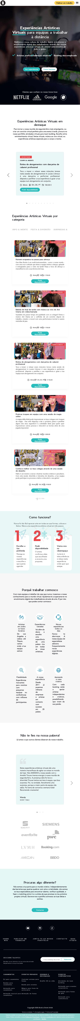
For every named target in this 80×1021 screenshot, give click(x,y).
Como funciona (49, 69)
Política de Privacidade (52, 1012)
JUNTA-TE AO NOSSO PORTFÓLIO (43, 939)
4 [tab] (36, 203)
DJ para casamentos (11, 979)
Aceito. (44, 1019)
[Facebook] (52, 932)
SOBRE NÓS (6, 939)
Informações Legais (39, 1012)
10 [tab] (53, 203)
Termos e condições (27, 1012)
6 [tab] (41, 203)
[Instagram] (40, 932)
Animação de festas (29, 993)
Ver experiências (31, 69)
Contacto (62, 938)
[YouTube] (28, 932)
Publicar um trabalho (64, 3)
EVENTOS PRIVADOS (30, 974)
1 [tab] (27, 203)
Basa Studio (73, 939)
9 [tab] (50, 203)
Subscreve (67, 959)
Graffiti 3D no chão (47, 981)
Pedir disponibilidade (30, 190)
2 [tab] (30, 203)
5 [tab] (39, 203)
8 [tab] (47, 203)
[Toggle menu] (77, 2)
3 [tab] (33, 203)
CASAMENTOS (8, 974)
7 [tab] (44, 203)
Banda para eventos (29, 984)
